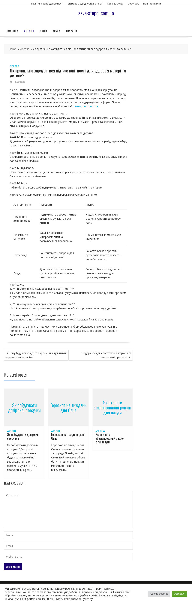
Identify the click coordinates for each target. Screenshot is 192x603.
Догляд (29, 31)
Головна (12, 31)
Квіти (43, 31)
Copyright (133, 3)
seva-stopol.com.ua (96, 13)
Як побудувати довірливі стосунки (24, 407)
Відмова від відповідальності (85, 3)
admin (21, 82)
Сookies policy (115, 3)
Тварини (71, 31)
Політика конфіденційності (47, 3)
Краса (56, 31)
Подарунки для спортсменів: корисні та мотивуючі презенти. (106, 355)
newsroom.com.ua (86, 106)
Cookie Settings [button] (159, 593)
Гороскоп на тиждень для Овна (68, 407)
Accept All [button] (179, 593)
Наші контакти (152, 3)
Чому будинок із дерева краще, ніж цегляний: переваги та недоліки (35, 355)
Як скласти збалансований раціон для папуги (112, 407)
